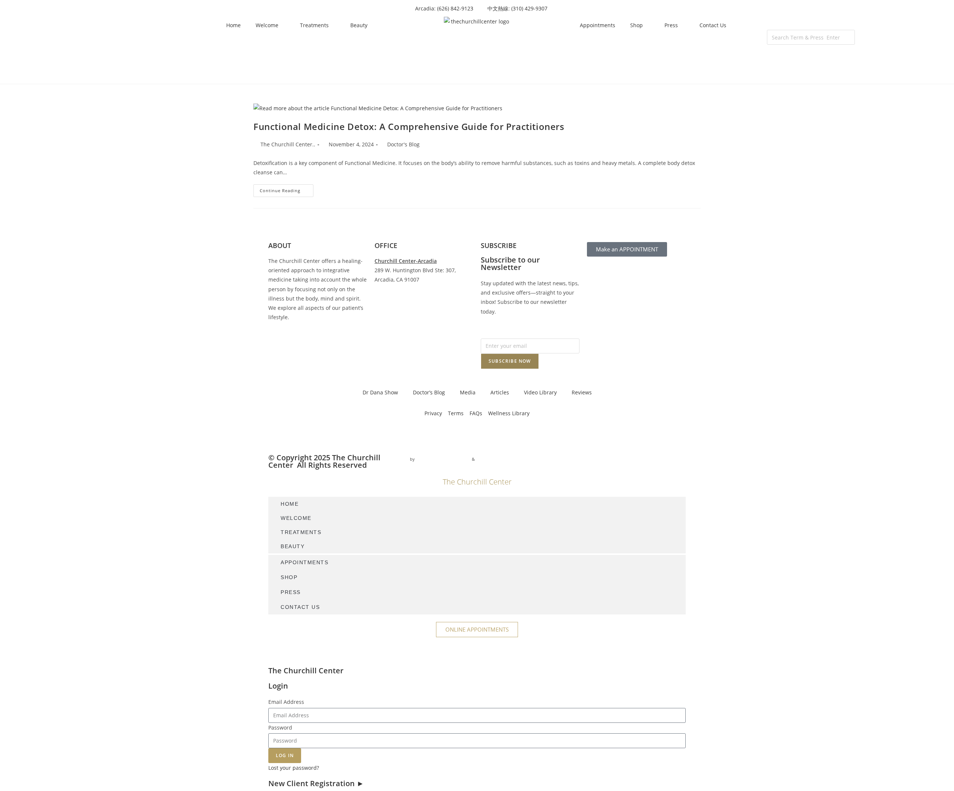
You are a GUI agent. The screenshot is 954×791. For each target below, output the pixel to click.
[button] (811, 25)
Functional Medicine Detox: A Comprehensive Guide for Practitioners (409, 126)
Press (671, 25)
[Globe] (358, 434)
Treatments (314, 25)
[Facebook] (277, 434)
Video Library (540, 392)
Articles (499, 392)
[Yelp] (338, 434)
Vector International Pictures (443, 459)
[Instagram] (297, 434)
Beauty (358, 25)
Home (233, 25)
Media (468, 392)
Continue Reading (286, 188)
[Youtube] (318, 434)
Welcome (267, 25)
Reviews (582, 392)
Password (280, 727)
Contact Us (712, 25)
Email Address (286, 701)
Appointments (597, 25)
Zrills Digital (488, 459)
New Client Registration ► (316, 783)
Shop (636, 25)
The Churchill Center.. (287, 144)
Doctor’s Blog (429, 392)
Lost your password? (293, 767)
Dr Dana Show (380, 392)
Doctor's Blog (403, 144)
